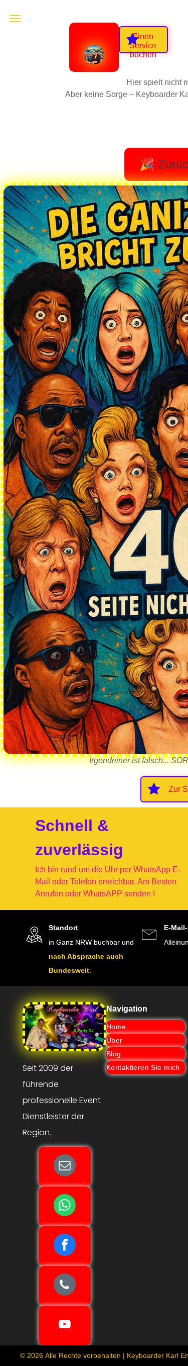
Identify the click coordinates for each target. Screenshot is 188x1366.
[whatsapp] (65, 1206)
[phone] (65, 1286)
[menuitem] (145, 1027)
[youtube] (65, 1325)
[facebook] (65, 1246)
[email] (65, 1167)
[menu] (15, 19)
